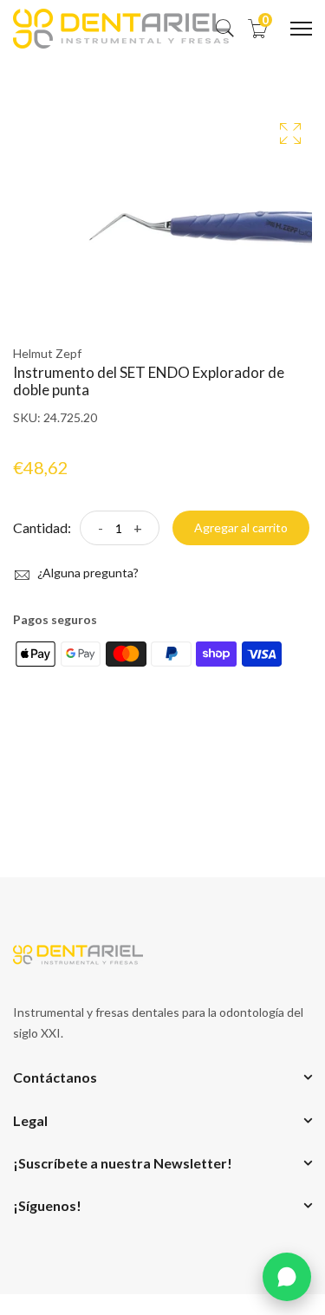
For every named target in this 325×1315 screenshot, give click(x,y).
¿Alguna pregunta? (87, 572)
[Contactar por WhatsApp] (287, 1277)
